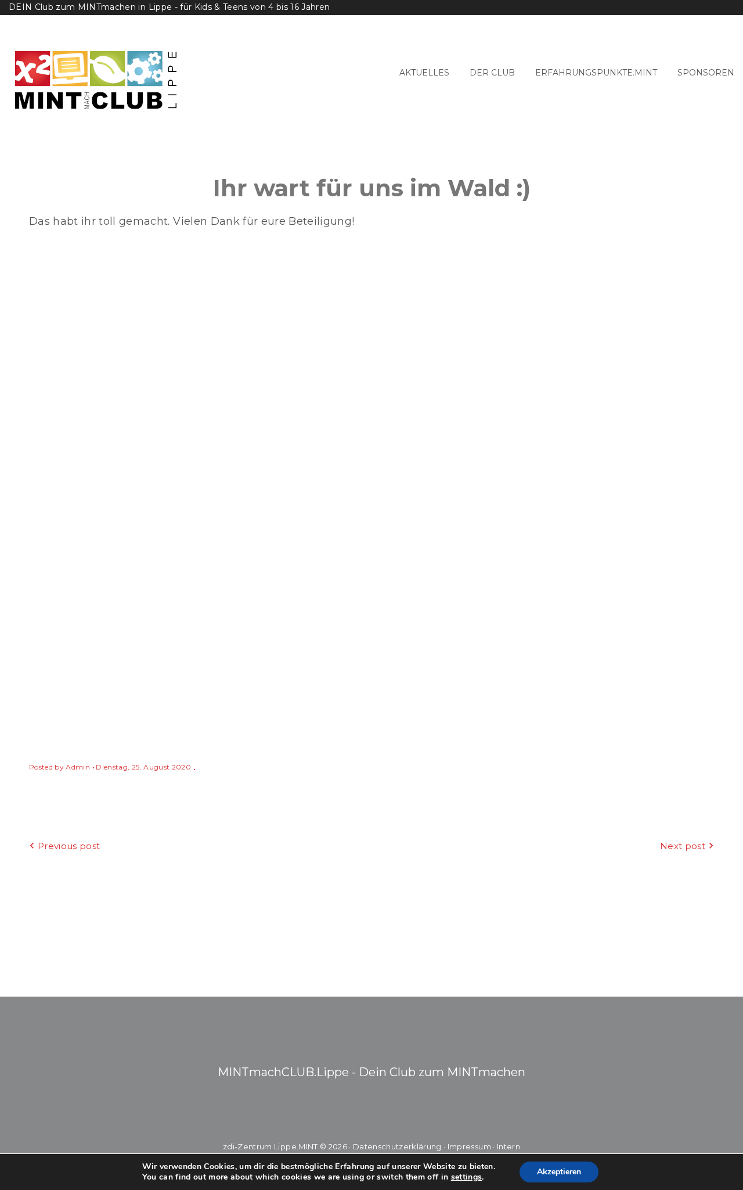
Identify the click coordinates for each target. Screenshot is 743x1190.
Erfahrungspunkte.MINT (596, 72)
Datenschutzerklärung (397, 1146)
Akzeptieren (559, 1171)
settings (466, 1177)
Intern (508, 1146)
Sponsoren (705, 72)
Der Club (492, 72)
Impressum (469, 1146)
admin (78, 767)
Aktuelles (424, 72)
